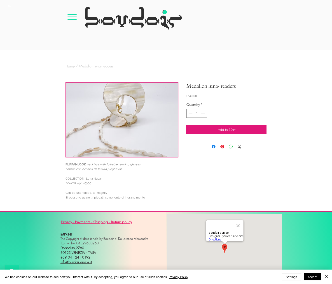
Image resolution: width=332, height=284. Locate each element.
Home (70, 66)
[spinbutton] (196, 113)
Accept (312, 277)
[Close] (326, 276)
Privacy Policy (178, 277)
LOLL (9, 6)
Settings (291, 277)
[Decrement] (190, 113)
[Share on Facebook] (213, 146)
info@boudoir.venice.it (76, 262)
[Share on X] (239, 146)
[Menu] (72, 17)
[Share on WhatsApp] (231, 146)
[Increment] (203, 113)
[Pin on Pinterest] (222, 146)
